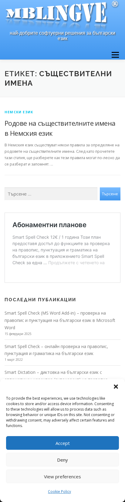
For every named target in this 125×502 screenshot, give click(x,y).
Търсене (110, 193)
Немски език (19, 112)
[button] (116, 387)
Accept (63, 443)
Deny (62, 460)
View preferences (62, 476)
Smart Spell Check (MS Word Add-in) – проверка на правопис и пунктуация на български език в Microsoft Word (60, 320)
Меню (115, 54)
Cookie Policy (59, 491)
